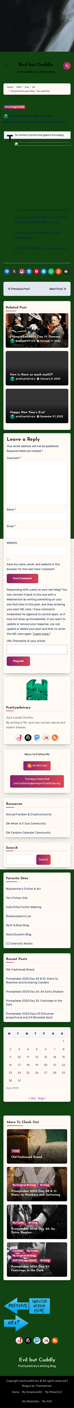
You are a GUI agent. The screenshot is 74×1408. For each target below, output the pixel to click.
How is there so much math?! (31, 374)
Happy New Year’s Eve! (27, 412)
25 (28, 1072)
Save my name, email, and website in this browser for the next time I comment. (33, 567)
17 (19, 1065)
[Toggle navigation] (6, 66)
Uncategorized (14, 106)
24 (19, 1072)
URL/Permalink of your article (26, 641)
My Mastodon (30, 1401)
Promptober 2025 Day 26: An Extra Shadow (35, 991)
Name (11, 509)
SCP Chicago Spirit (24, 1260)
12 (36, 1057)
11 (28, 1057)
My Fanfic (18, 1222)
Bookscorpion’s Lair (18, 916)
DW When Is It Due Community (26, 823)
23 (10, 1072)
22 (63, 1065)
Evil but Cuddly (36, 65)
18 (28, 1065)
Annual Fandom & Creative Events (28, 814)
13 (45, 1057)
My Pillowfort (53, 1392)
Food (16, 1150)
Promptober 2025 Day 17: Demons (35, 336)
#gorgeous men (34, 122)
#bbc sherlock (15, 122)
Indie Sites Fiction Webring (23, 907)
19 (36, 1065)
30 (10, 1080)
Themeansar (43, 1386)
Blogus (26, 1386)
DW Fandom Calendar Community (28, 832)
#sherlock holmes (56, 122)
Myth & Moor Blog (17, 925)
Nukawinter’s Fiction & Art (23, 888)
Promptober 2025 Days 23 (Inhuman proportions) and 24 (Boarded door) (30, 1015)
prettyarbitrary (23, 116)
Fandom (18, 1250)
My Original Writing (24, 1185)
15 (63, 1057)
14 (54, 1057)
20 (45, 1065)
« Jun (32, 1098)
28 (54, 1072)
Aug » (42, 1098)
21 (54, 1065)
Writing (44, 1185)
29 (63, 1072)
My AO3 (47, 1401)
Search (12, 848)
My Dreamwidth (32, 1392)
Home (15, 1392)
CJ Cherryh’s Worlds (19, 943)
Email (11, 526)
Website (12, 542)
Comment (14, 458)
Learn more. (41, 634)
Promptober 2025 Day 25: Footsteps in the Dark (34, 1002)
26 (37, 1072)
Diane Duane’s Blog (18, 934)
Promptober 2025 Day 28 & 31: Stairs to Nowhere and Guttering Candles (32, 980)
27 (45, 1072)
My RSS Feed (39, 765)
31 (19, 1080)
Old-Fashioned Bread (20, 969)
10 (19, 1057)
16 (10, 1065)
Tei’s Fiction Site (17, 898)
